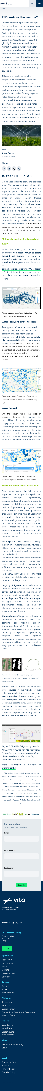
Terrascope (7, 1002)
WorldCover (8, 1024)
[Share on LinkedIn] (9, 168)
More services (8, 992)
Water (5, 966)
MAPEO (6, 1005)
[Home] (6, 3)
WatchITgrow (8, 696)
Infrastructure (8, 973)
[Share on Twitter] (14, 168)
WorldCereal (8, 1028)
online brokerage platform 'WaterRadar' (21, 268)
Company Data (9, 1062)
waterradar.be (9, 767)
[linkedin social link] (13, 922)
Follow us (6, 922)
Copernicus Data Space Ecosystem (18, 1012)
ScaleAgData (8, 1031)
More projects (8, 1035)
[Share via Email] (19, 168)
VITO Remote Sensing (12, 1044)
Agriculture (7, 959)
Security (6, 976)
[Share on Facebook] (4, 168)
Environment (8, 963)
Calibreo (6, 986)
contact (7, 948)
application (21, 696)
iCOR (4, 989)
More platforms (8, 1015)
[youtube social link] (20, 922)
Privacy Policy (8, 1068)
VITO (4, 1047)
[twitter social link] (17, 922)
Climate (5, 969)
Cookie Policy (8, 1072)
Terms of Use (8, 1065)
